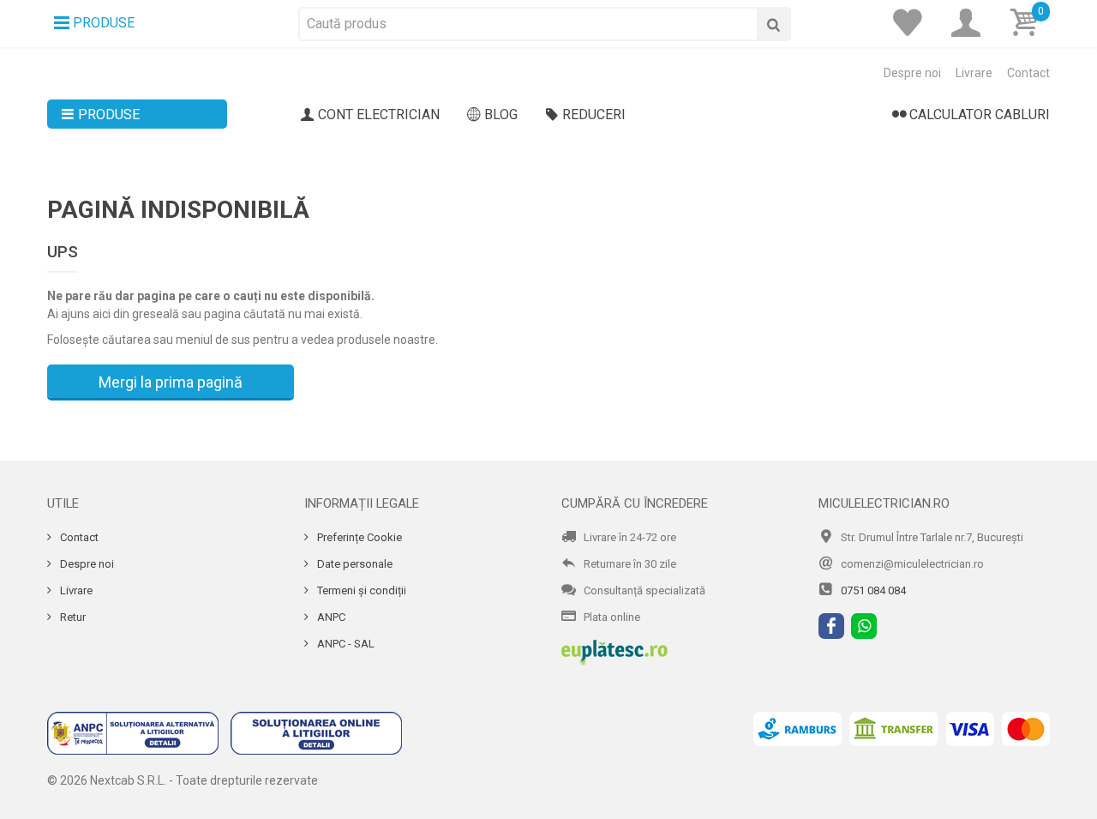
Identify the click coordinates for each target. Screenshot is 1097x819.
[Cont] (971, 23)
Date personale (354, 563)
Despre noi (912, 73)
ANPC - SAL (345, 643)
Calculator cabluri (979, 114)
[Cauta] (774, 24)
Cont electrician (379, 114)
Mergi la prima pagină (171, 382)
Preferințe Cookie (358, 537)
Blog (501, 114)
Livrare (974, 73)
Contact (1028, 73)
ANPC (330, 617)
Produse (109, 114)
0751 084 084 (873, 590)
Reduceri (594, 114)
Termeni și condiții (360, 590)
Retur (71, 617)
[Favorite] (912, 23)
